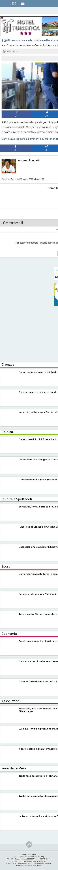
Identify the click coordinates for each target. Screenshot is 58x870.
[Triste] (46, 197)
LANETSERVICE (23, 863)
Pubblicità (19, 866)
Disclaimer (47, 863)
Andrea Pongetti (28, 160)
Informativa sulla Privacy (33, 866)
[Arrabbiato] (15, 197)
